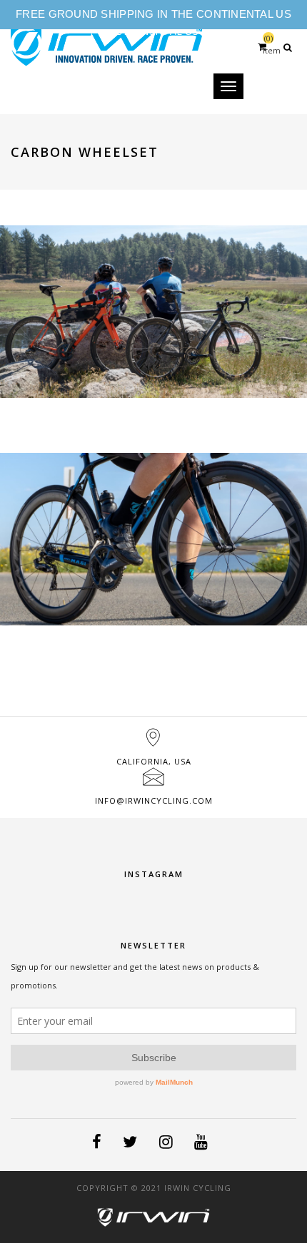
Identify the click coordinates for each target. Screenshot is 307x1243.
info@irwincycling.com (154, 800)
